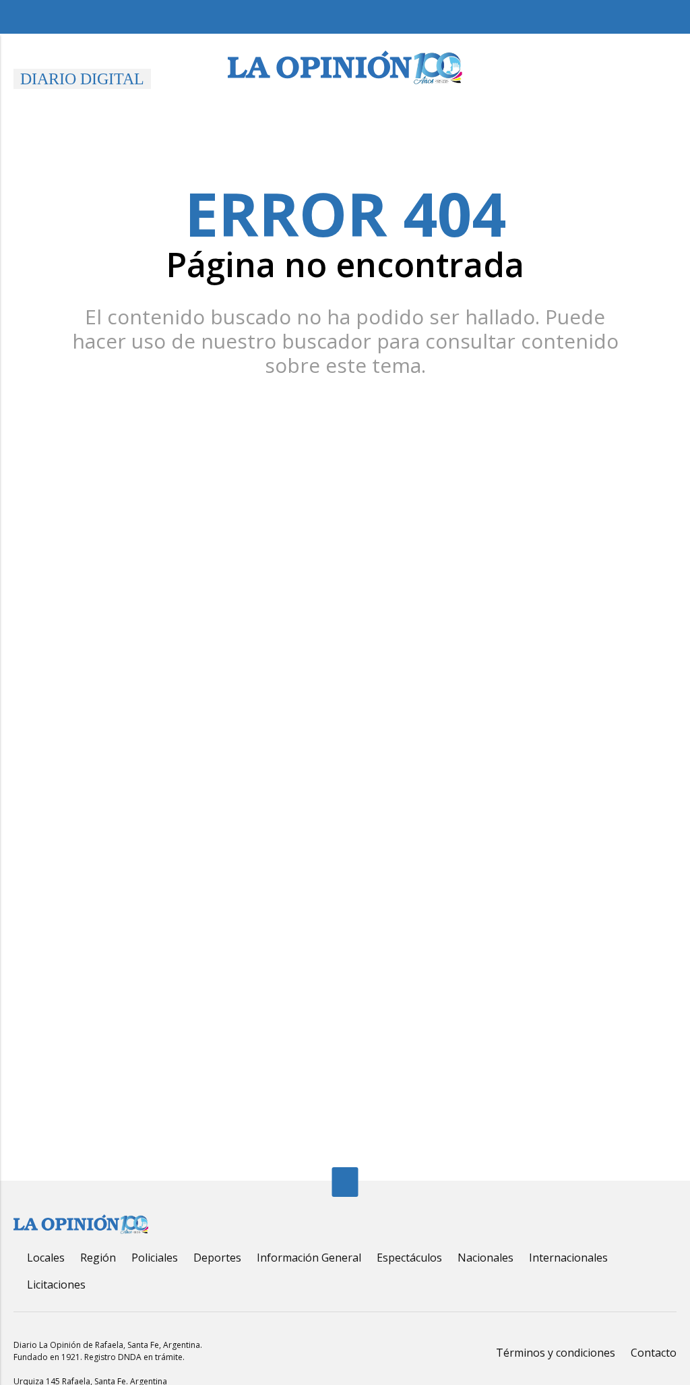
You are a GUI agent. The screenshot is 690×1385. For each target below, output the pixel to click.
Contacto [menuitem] (654, 1352)
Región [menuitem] (98, 1257)
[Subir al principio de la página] (345, 1182)
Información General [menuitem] (309, 1257)
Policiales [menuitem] (154, 1257)
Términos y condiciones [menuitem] (555, 1352)
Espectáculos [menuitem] (409, 1257)
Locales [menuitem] (46, 1257)
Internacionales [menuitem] (568, 1257)
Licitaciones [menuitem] (56, 1284)
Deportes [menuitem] (217, 1257)
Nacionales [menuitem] (485, 1257)
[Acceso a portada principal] (345, 67)
